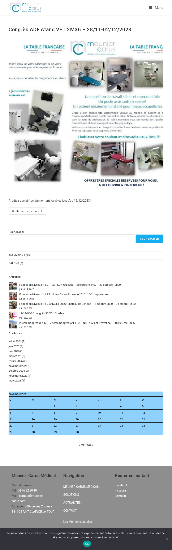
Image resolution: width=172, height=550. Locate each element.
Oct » (90, 444)
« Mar (82, 444)
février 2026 (16, 361)
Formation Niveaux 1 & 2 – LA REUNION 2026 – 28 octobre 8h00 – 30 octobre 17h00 (70, 284)
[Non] (167, 539)
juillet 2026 (15, 341)
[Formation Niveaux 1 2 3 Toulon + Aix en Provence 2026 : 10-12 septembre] (13, 296)
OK (87, 543)
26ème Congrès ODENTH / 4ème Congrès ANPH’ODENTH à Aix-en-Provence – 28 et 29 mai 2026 (77, 322)
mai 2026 (14, 351)
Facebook (121, 485)
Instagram (122, 490)
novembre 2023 (18, 375)
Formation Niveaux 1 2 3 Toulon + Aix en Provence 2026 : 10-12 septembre (63, 294)
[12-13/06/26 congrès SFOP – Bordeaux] (13, 315)
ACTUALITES (72, 502)
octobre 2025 (17, 370)
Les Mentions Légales (77, 521)
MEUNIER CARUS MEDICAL (81, 486)
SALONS (14, 263)
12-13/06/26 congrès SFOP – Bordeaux (42, 313)
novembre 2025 (18, 365)
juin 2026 (14, 346)
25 (121, 425)
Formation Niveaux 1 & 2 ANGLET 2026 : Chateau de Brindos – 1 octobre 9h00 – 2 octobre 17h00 (77, 303)
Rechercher (17, 231)
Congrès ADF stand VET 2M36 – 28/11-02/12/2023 (70, 29)
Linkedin (120, 495)
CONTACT (70, 510)
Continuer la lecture (29, 210)
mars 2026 (15, 356)
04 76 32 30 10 (27, 490)
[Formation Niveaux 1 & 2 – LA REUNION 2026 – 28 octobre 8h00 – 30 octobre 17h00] (13, 286)
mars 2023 (15, 380)
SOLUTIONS (71, 494)
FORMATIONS (17, 255)
